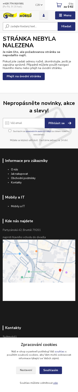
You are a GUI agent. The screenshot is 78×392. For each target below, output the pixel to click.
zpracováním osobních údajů (38, 131)
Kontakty (16, 182)
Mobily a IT (18, 206)
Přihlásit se (56, 123)
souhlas (59, 351)
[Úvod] (18, 15)
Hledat (66, 26)
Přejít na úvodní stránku (24, 76)
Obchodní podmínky (23, 178)
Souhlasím (50, 370)
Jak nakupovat (19, 174)
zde (55, 383)
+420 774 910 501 (13, 3)
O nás (14, 169)
